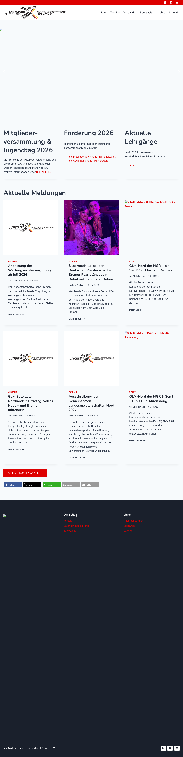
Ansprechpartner (133, 520)
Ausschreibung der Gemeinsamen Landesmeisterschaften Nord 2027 (91, 403)
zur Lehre (130, 165)
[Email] (177, 2)
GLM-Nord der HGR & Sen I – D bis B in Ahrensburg (151, 398)
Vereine (128, 530)
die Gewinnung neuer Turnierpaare (88, 160)
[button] (4, 71)
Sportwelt (129, 525)
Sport (132, 261)
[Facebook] (165, 2)
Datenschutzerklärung (76, 525)
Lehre (161, 12)
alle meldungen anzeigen (25, 473)
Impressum (70, 530)
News (103, 12)
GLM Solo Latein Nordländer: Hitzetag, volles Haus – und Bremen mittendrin (30, 403)
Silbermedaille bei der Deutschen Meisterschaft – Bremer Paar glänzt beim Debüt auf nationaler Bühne (91, 272)
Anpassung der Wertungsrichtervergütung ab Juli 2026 (29, 270)
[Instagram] (171, 2)
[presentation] (30, 227)
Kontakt (68, 520)
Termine (115, 12)
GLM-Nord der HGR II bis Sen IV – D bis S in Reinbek (150, 267)
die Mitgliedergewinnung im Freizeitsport (92, 156)
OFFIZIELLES (43, 171)
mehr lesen (16, 314)
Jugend (173, 12)
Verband (12, 261)
